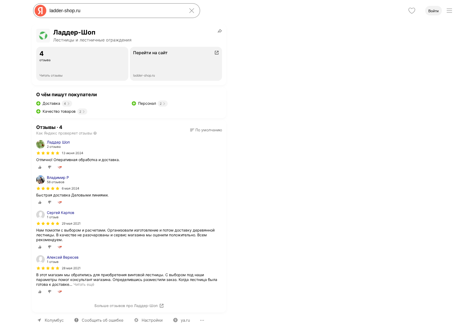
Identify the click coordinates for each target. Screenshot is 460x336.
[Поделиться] (220, 31)
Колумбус (54, 320)
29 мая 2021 (71, 223)
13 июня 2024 (72, 153)
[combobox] (115, 11)
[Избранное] (412, 10)
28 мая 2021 (71, 268)
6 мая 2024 (70, 188)
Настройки (152, 320)
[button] (206, 130)
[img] (48, 153)
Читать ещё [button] (83, 284)
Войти (433, 11)
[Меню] (449, 10)
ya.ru (185, 320)
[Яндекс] (40, 10)
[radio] (40, 167)
